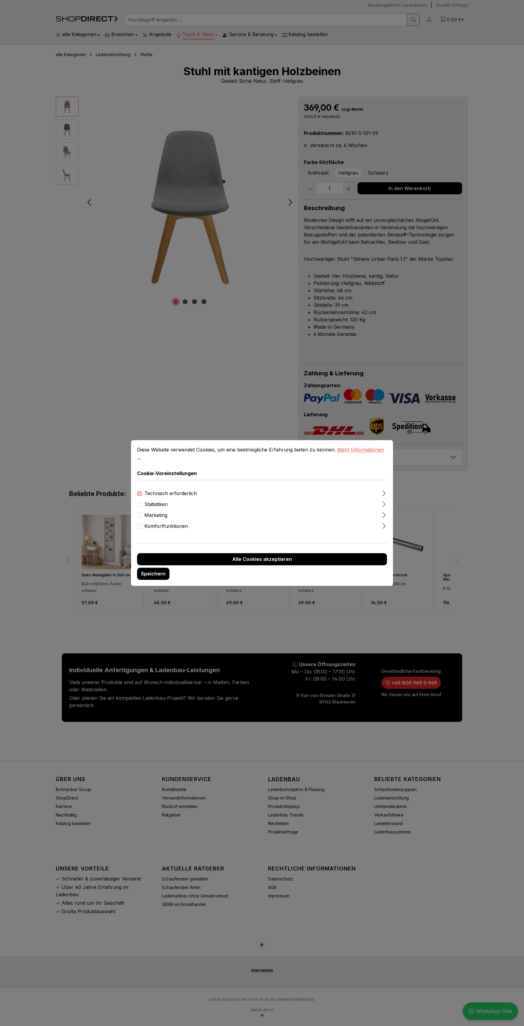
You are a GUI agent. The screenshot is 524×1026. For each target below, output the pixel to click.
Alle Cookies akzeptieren (262, 559)
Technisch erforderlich (170, 494)
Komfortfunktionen (166, 526)
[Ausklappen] (384, 492)
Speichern (153, 574)
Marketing (155, 515)
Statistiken (156, 504)
